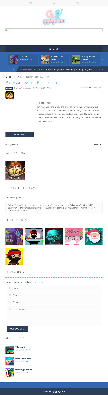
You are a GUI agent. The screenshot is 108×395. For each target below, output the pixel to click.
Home (10, 77)
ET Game (23, 56)
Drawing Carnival (23, 369)
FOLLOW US (78, 3)
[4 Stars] (86, 87)
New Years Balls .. (24, 358)
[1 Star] (81, 87)
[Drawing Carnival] (9, 372)
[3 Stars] (84, 87)
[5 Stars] (88, 87)
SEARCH (54, 3)
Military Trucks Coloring (32, 69)
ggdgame (60, 391)
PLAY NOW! (19, 134)
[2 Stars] (82, 87)
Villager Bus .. (22, 347)
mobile (15, 144)
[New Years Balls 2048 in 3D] (9, 361)
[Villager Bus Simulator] (9, 349)
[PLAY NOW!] (14, 59)
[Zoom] (15, 169)
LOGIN (30, 3)
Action (19, 77)
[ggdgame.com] (54, 16)
